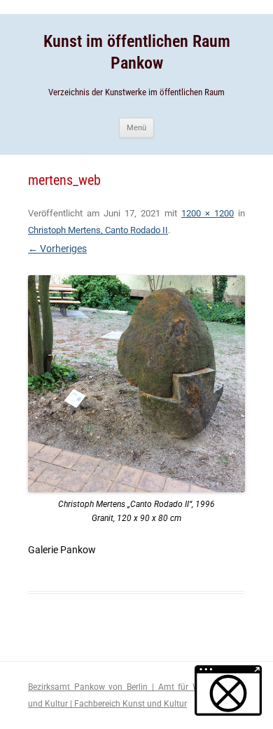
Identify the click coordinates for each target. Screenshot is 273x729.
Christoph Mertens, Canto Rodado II (98, 230)
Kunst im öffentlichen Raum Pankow (136, 52)
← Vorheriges (57, 248)
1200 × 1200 (207, 213)
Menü (136, 127)
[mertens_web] (136, 383)
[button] (228, 690)
